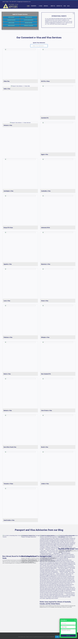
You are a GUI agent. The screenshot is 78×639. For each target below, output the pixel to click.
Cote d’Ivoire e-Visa (46, 410)
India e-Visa (7, 88)
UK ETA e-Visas (45, 81)
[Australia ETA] (57, 100)
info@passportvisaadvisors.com (24, 1)
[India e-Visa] (20, 86)
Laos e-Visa (7, 300)
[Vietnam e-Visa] (20, 122)
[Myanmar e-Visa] (57, 247)
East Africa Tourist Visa (10, 447)
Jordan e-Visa (45, 483)
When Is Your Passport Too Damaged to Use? (36, 556)
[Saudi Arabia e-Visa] (20, 503)
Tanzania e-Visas (8, 483)
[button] (73, 6)
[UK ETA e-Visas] (57, 64)
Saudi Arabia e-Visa (9, 520)
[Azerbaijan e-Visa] (20, 174)
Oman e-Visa (44, 300)
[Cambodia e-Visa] (57, 174)
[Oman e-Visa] (57, 283)
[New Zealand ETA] (57, 356)
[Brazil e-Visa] (57, 430)
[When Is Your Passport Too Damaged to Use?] (39, 544)
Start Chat (68, 635)
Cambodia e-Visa (45, 191)
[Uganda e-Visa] (20, 247)
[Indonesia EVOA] (57, 210)
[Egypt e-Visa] (57, 137)
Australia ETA (44, 118)
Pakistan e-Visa (8, 337)
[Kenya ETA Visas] (20, 210)
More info (52, 636)
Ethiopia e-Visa (45, 337)
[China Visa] (20, 64)
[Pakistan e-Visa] (20, 320)
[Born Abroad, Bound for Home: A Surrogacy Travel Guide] (20, 544)
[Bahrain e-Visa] (20, 393)
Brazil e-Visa (44, 447)
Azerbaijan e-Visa (8, 191)
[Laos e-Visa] (20, 283)
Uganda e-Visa (8, 264)
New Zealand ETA (46, 374)
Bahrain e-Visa (8, 410)
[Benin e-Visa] (20, 356)
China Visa (6, 81)
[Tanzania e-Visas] (20, 466)
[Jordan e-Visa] (57, 466)
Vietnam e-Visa (8, 125)
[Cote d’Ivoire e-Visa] (57, 393)
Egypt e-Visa (44, 154)
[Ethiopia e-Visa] (57, 320)
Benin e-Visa (7, 374)
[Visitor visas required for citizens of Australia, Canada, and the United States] (57, 567)
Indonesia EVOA (45, 227)
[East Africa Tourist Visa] (20, 430)
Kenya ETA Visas (8, 227)
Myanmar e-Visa (45, 264)
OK (57, 636)
